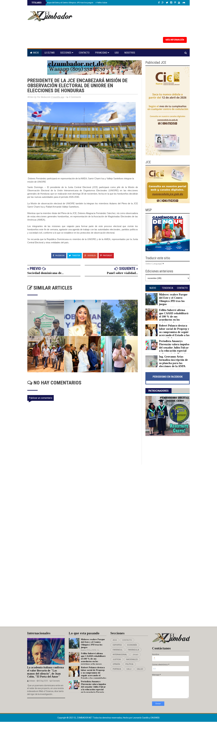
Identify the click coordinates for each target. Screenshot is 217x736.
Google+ (91, 255)
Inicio (35, 52)
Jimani (135, 654)
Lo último (49, 52)
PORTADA (117, 669)
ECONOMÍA (132, 645)
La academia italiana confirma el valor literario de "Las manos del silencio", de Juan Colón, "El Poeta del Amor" (45, 672)
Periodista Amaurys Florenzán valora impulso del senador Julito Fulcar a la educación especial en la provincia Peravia (174, 347)
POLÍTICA (129, 664)
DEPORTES (117, 645)
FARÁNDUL (118, 650)
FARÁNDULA (133, 650)
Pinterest (107, 255)
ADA (115, 640)
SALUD (140, 669)
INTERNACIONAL (120, 654)
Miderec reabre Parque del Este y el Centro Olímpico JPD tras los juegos (62, 2)
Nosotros (129, 52)
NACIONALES (132, 659)
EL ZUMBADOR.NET (83, 717)
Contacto (84, 52)
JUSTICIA (117, 659)
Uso (117, 52)
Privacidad (101, 52)
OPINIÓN (116, 664)
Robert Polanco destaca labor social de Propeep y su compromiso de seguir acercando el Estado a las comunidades (174, 332)
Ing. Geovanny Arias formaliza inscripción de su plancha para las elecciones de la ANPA (173, 361)
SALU (129, 669)
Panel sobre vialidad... (122, 273)
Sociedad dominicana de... (45, 273)
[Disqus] (84, 504)
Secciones (66, 52)
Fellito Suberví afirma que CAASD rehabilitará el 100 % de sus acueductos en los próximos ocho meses (173, 316)
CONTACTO (127, 640)
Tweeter (76, 255)
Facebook (60, 255)
